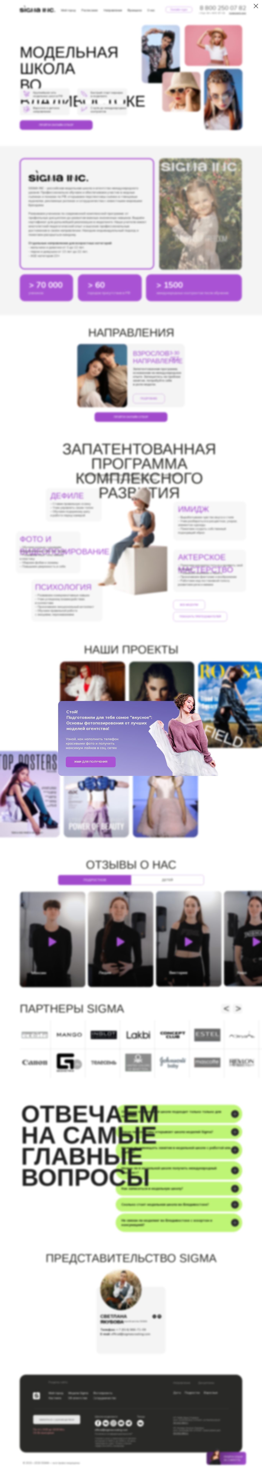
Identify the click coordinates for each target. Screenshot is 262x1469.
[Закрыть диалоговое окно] (256, 6)
